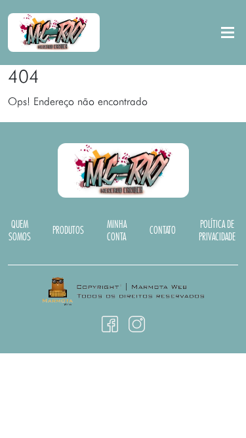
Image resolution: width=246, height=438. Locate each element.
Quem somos (20, 231)
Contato (163, 231)
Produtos (68, 231)
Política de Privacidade (217, 231)
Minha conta (117, 231)
